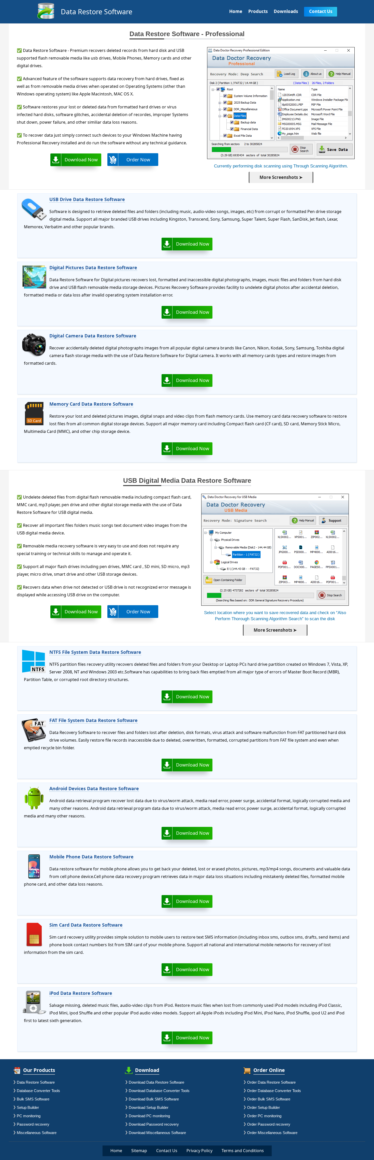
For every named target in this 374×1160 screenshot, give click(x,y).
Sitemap (139, 1150)
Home (116, 1150)
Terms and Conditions (243, 1150)
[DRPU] (46, 18)
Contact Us (166, 1150)
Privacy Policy (199, 1150)
